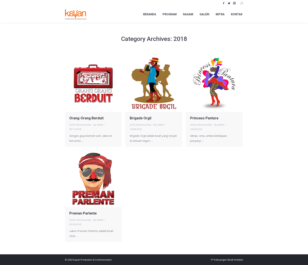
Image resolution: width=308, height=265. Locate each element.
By (99, 124)
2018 (71, 124)
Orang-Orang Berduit (86, 118)
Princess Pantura (204, 118)
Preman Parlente (83, 213)
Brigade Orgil (140, 118)
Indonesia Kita (83, 124)
